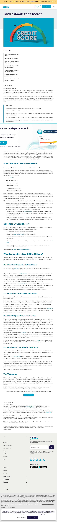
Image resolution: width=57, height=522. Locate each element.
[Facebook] (31, 460)
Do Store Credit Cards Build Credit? (21, 249)
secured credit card (22, 283)
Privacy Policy (42, 452)
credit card (16, 268)
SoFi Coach (5, 473)
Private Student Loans (7, 448)
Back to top (5, 489)
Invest (4, 459)
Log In (37, 7)
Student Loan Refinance (7, 445)
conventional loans (35, 321)
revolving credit (23, 273)
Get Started (46, 7)
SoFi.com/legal (32, 407)
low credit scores (28, 211)
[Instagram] (40, 460)
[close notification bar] (55, 1)
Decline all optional (21, 517)
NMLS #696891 (29, 406)
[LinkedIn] (34, 460)
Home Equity (5, 453)
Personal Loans (5, 442)
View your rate (28, 395)
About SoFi (5, 482)
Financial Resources (7, 476)
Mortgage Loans (6, 450)
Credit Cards (5, 462)
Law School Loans (6, 467)
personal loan (17, 356)
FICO (11, 177)
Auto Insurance (5, 456)
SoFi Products (6, 437)
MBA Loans (5, 470)
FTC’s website (48, 412)
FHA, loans (23, 332)
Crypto (4, 464)
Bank (4, 439)
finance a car (50, 308)
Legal (4, 485)
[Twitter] (37, 460)
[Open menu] (53, 6)
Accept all (32, 517)
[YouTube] (44, 460)
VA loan (38, 340)
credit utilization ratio (19, 234)
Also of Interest (6, 479)
